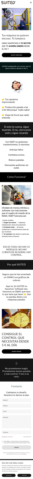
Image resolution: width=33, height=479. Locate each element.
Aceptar (24, 475)
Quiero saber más (16, 55)
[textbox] (16, 400)
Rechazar (8, 475)
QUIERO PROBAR (16, 351)
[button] (30, 2)
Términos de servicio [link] (17, 454)
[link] (8, 2)
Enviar (16, 447)
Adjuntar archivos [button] (8, 437)
